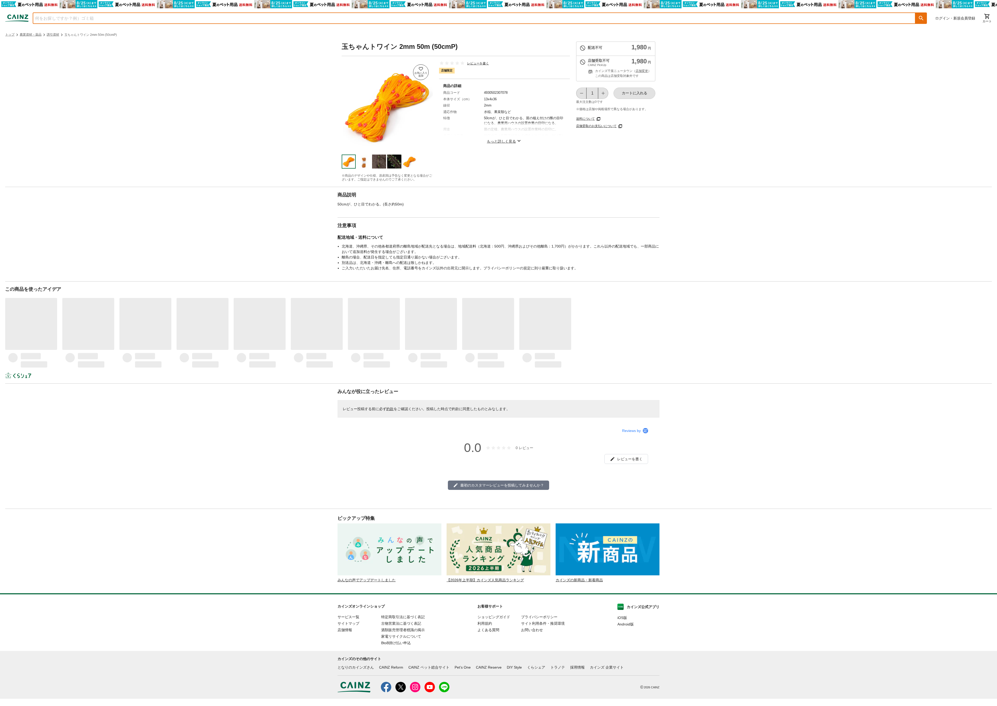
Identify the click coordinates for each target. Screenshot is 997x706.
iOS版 (622, 618)
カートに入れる (634, 93)
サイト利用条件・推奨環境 (543, 623)
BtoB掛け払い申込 (396, 643)
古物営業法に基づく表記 (401, 623)
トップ (10, 34)
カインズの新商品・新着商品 (579, 580)
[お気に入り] (421, 72)
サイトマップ (348, 623)
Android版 (625, 624)
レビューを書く (478, 63)
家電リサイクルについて (401, 636)
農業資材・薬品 (31, 34)
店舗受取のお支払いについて (596, 126)
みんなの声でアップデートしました (367, 580)
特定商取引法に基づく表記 (403, 617)
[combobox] (470, 18)
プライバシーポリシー (539, 617)
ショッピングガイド (493, 617)
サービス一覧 (348, 617)
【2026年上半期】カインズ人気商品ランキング (485, 580)
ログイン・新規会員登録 (955, 18)
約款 (390, 409)
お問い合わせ (532, 630)
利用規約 (484, 623)
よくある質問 (488, 630)
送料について (585, 119)
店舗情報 (345, 630)
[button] (921, 18)
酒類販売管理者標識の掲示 (403, 630)
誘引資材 (53, 34)
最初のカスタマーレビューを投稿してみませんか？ (502, 485)
